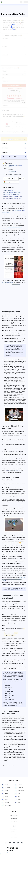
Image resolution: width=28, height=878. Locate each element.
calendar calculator (14, 589)
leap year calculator (16, 284)
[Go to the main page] (8, 2)
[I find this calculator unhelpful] (9, 178)
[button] (14, 139)
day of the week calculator (7, 282)
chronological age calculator (12, 470)
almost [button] (13, 579)
